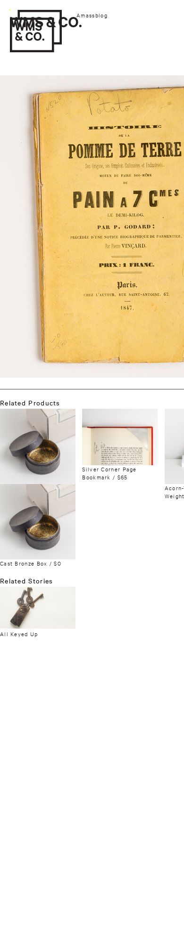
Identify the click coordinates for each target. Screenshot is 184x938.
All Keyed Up (19, 634)
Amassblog (92, 15)
